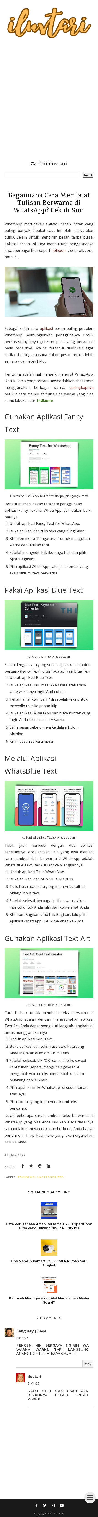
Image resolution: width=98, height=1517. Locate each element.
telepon (58, 250)
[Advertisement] (49, 99)
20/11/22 (22, 1338)
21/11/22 (33, 1383)
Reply (87, 1364)
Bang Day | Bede (31, 1331)
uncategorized (50, 1177)
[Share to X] (31, 1166)
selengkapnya (81, 387)
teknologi (27, 1177)
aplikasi (46, 328)
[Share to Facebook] (22, 1166)
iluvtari (34, 1376)
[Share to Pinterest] (40, 1166)
